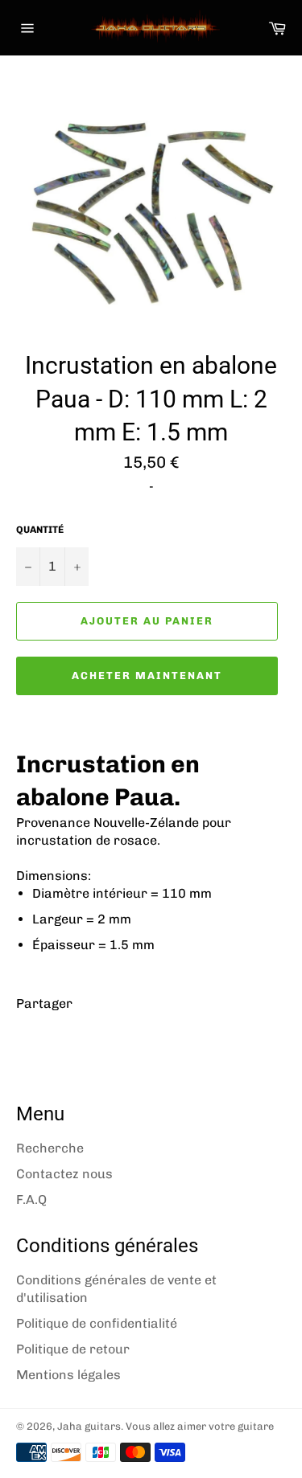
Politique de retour (73, 1349)
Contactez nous (64, 1173)
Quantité (40, 529)
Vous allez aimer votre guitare (200, 1426)
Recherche (50, 1148)
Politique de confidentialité (96, 1323)
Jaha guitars (89, 1426)
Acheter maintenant (146, 675)
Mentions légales (68, 1374)
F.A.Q (31, 1199)
